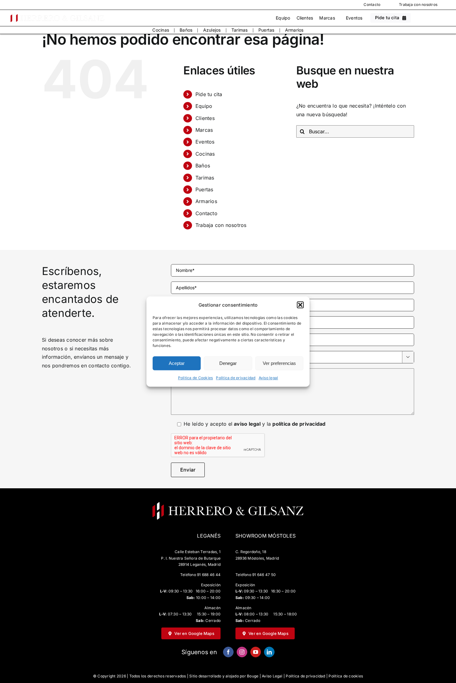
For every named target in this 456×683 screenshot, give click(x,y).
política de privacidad (298, 424)
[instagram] (242, 652)
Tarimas (239, 30)
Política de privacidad (305, 676)
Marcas (327, 17)
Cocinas (160, 30)
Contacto (372, 4)
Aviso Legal (272, 676)
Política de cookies (346, 676)
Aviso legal (268, 378)
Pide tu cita (208, 94)
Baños (186, 30)
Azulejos (212, 30)
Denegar (228, 363)
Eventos (354, 17)
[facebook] (228, 652)
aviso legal (247, 424)
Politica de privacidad (235, 378)
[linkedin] (269, 652)
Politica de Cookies (195, 378)
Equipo (283, 17)
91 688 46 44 (209, 574)
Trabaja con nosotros (418, 4)
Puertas (266, 30)
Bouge (252, 676)
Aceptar (177, 363)
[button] (300, 305)
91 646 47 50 (264, 574)
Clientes (305, 17)
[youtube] (255, 652)
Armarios (294, 30)
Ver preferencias (279, 363)
